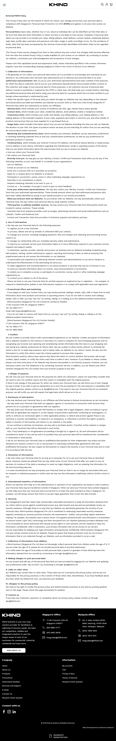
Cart (64, 670)
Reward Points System (12, 698)
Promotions (7, 678)
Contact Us (7, 694)
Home (4, 666)
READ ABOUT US (14, 650)
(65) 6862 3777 (53, 628)
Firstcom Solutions (107, 728)
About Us (6, 670)
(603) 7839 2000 (89, 631)
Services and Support (11, 686)
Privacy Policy (68, 674)
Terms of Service (69, 678)
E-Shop (5, 690)
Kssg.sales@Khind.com (57, 637)
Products (6, 674)
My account (67, 666)
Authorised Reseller (11, 682)
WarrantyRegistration (60, 736)
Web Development (90, 728)
